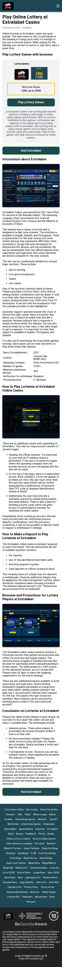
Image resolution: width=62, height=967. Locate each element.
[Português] (5, 53)
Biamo (52, 814)
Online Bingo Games (25, 819)
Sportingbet (10, 829)
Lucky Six (54, 867)
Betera (19, 834)
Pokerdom (27, 897)
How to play (32, 809)
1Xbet (27, 814)
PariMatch (30, 834)
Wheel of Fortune (12, 848)
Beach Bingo (46, 858)
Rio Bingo (10, 853)
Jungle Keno (39, 872)
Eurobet (9, 819)
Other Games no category (19, 843)
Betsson (31, 901)
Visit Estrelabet (31, 150)
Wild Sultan (13, 824)
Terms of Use (47, 887)
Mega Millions (49, 863)
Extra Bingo (15, 858)
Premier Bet (13, 897)
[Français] (22, 53)
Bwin (52, 897)
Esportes (40, 829)
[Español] (14, 53)
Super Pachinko (31, 848)
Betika (51, 834)
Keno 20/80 (53, 872)
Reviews (10, 814)
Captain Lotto (15, 887)
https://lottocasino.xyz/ (31, 958)
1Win (19, 814)
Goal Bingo (23, 853)
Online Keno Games (31, 824)
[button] (58, 6)
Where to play (40, 814)
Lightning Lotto (33, 877)
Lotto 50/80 (9, 872)
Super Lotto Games (16, 863)
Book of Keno (24, 872)
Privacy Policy (31, 887)
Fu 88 (33, 853)
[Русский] (30, 53)
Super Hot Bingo (50, 848)
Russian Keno (10, 882)
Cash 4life (54, 882)
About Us (34, 892)
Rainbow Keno (50, 877)
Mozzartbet (41, 897)
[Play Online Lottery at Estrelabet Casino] (8, 6)
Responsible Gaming (17, 892)
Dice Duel (39, 843)
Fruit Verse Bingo (47, 853)
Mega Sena (34, 863)
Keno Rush (10, 877)
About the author (49, 809)
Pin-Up (41, 834)
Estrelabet (52, 829)
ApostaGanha (26, 829)
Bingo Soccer (30, 858)
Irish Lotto (41, 882)
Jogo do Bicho (26, 882)
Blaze (11, 834)
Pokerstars (49, 824)
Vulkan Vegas (48, 892)
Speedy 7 (51, 843)
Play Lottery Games (31, 102)
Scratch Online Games (44, 838)
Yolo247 (53, 819)
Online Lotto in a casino (18, 838)
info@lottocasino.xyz (33, 955)
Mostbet (42, 819)
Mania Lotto (21, 867)
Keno (20, 877)
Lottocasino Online (11, 27)
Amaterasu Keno (38, 867)
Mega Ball (8, 867)
